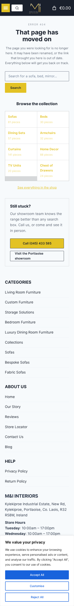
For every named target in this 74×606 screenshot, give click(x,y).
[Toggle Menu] (5, 8)
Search (15, 88)
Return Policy (16, 481)
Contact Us (14, 437)
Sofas (9, 352)
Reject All (37, 597)
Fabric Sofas (15, 372)
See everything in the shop (37, 187)
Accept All (37, 575)
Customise (37, 586)
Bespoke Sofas (17, 362)
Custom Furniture (19, 302)
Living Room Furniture (23, 292)
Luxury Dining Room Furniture (29, 332)
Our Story (13, 407)
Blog (8, 447)
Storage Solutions (19, 312)
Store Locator (16, 427)
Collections (14, 342)
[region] (37, 571)
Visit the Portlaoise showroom (29, 255)
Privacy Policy (16, 471)
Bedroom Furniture (20, 322)
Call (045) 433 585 (37, 243)
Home (10, 397)
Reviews (12, 417)
